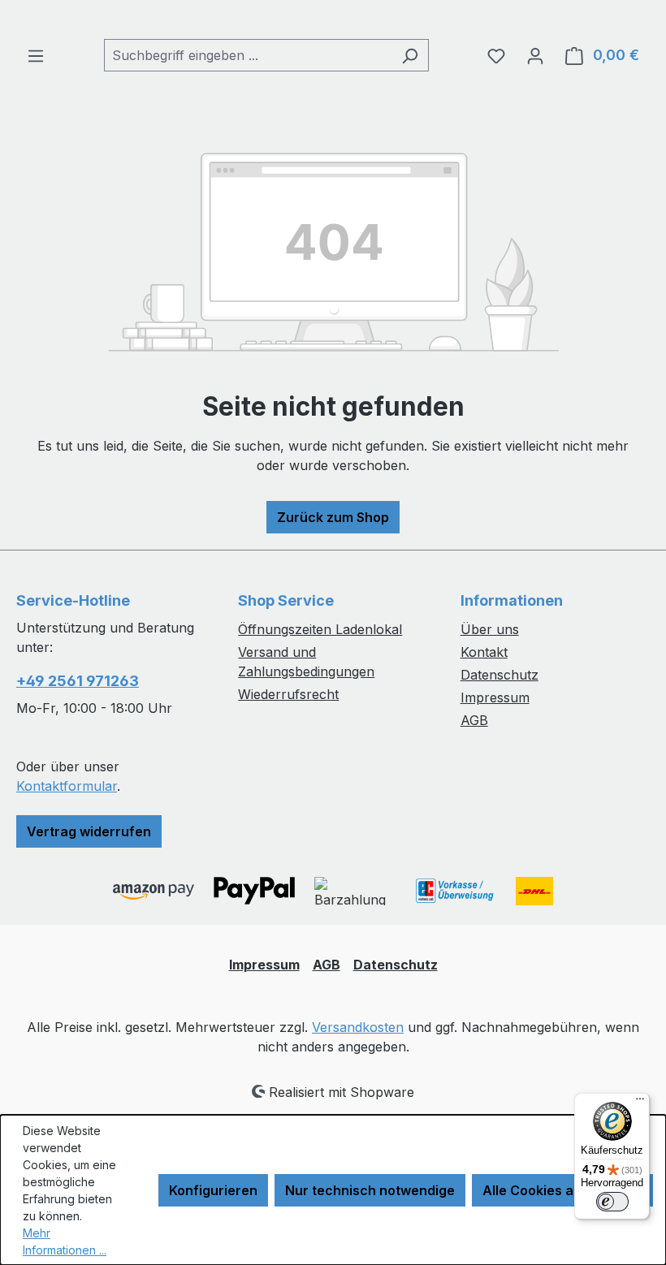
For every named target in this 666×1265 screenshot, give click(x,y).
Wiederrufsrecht (288, 694)
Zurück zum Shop (333, 517)
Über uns (490, 629)
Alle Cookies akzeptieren (562, 1190)
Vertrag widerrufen (89, 831)
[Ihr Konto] (535, 55)
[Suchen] (410, 55)
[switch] (612, 1201)
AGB (474, 720)
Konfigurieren (213, 1190)
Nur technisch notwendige (370, 1190)
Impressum (495, 697)
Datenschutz (499, 675)
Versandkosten (358, 1027)
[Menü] (35, 55)
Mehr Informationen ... (64, 1241)
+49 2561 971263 (77, 680)
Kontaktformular (66, 786)
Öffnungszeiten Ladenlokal (320, 629)
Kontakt (484, 652)
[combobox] (247, 55)
